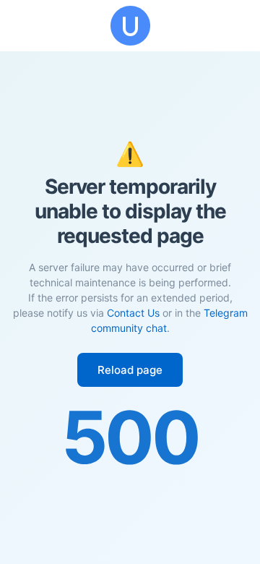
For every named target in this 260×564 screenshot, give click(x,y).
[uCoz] (130, 26)
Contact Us (133, 313)
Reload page (130, 370)
